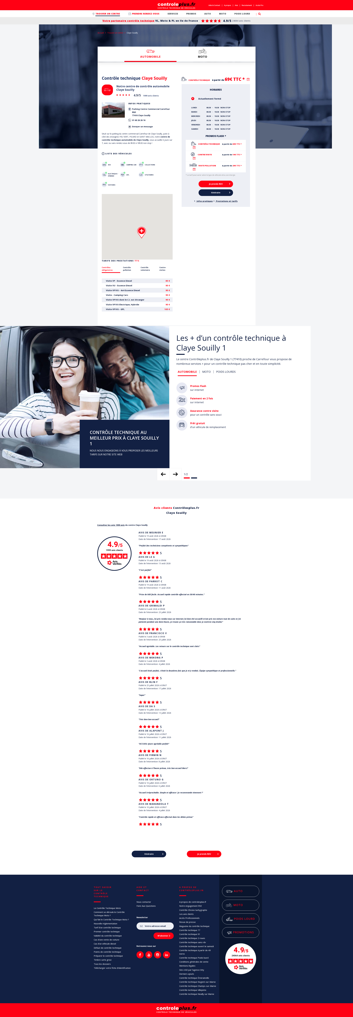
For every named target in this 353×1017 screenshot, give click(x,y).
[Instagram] (157, 954)
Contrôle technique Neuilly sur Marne (196, 994)
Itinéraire (215, 192)
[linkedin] (166, 954)
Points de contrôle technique (107, 951)
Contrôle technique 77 (189, 930)
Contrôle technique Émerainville (194, 977)
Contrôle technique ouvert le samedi (196, 946)
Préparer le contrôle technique (108, 955)
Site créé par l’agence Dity (191, 969)
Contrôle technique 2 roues (192, 938)
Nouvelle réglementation (105, 923)
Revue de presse (187, 922)
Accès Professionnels (189, 918)
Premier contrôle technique (107, 931)
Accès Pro (259, 5)
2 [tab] (194, 478)
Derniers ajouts (186, 973)
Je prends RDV (216, 183)
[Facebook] (140, 954)
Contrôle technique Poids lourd (193, 957)
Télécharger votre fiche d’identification (112, 968)
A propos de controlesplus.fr (192, 901)
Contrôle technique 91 (189, 934)
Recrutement (247, 5)
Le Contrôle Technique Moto (107, 908)
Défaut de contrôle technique (107, 947)
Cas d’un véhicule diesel (105, 943)
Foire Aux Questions (146, 905)
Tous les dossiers (102, 964)
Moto (202, 56)
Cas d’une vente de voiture (106, 939)
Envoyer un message (142, 126)
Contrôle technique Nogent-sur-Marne (197, 981)
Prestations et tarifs (226, 201)
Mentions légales (187, 965)
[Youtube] (148, 954)
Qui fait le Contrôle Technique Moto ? (111, 919)
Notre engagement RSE (190, 905)
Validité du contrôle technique (108, 935)
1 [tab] (187, 478)
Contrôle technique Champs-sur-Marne (197, 986)
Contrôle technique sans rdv (192, 942)
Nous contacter (144, 901)
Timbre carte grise (103, 959)
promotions (243, 932)
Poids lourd (244, 919)
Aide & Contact (214, 5)
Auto (244, 891)
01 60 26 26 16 (138, 120)
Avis (236, 5)
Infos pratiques (204, 201)
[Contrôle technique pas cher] (176, 5)
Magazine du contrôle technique (194, 926)
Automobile (150, 56)
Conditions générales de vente (193, 961)
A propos (227, 5)
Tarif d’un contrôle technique (107, 927)
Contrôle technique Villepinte (192, 990)
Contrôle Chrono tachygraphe (193, 910)
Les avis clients (186, 914)
